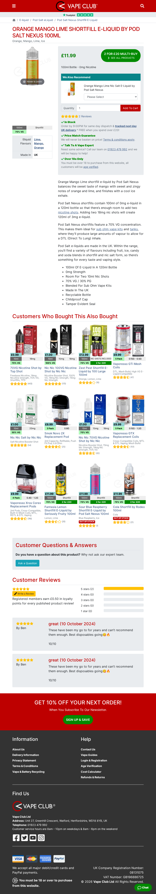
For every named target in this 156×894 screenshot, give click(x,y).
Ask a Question (27, 563)
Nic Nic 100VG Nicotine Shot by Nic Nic (61, 369)
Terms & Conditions (25, 766)
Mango (38, 143)
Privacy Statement (24, 760)
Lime (37, 139)
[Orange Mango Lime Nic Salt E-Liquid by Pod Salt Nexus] (71, 89)
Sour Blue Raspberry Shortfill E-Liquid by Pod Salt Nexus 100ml (94, 510)
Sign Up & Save (78, 720)
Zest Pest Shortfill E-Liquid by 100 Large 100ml (93, 371)
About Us (18, 749)
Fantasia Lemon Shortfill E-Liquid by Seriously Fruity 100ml (60, 510)
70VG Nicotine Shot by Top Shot (26, 369)
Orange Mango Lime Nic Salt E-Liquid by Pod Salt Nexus (109, 87)
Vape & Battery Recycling (28, 771)
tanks (134, 229)
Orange (39, 147)
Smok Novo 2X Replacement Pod (57, 435)
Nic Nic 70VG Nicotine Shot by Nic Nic (94, 439)
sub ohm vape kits (109, 229)
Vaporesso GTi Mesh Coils (127, 365)
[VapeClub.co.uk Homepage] (14, 20)
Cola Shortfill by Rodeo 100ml (129, 508)
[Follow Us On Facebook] (16, 837)
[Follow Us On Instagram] (41, 837)
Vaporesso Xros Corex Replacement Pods (25, 504)
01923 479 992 (117, 149)
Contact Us (88, 749)
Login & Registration (94, 760)
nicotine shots (68, 212)
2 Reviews (85, 116)
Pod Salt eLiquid (43, 20)
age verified (90, 166)
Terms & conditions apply (119, 139)
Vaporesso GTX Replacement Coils (126, 435)
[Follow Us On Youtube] (33, 837)
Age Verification (91, 766)
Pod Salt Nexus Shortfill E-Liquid (77, 20)
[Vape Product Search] (142, 6)
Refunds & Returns (93, 777)
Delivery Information (25, 754)
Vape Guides (89, 754)
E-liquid (24, 20)
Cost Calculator (91, 771)
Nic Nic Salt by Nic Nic (25, 437)
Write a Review (25, 593)
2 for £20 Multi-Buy (121, 55)
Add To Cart (130, 108)
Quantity (69, 108)
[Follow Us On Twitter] (25, 837)
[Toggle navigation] (14, 6)
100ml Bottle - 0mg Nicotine (78, 67)
